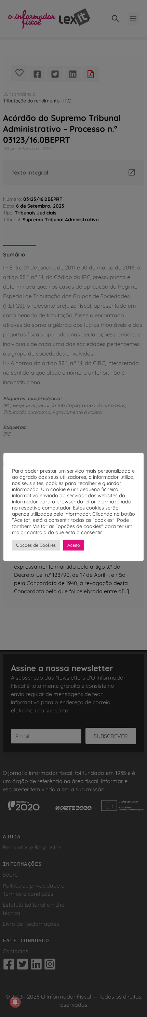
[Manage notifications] (15, 1002)
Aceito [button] (73, 545)
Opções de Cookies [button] (36, 545)
